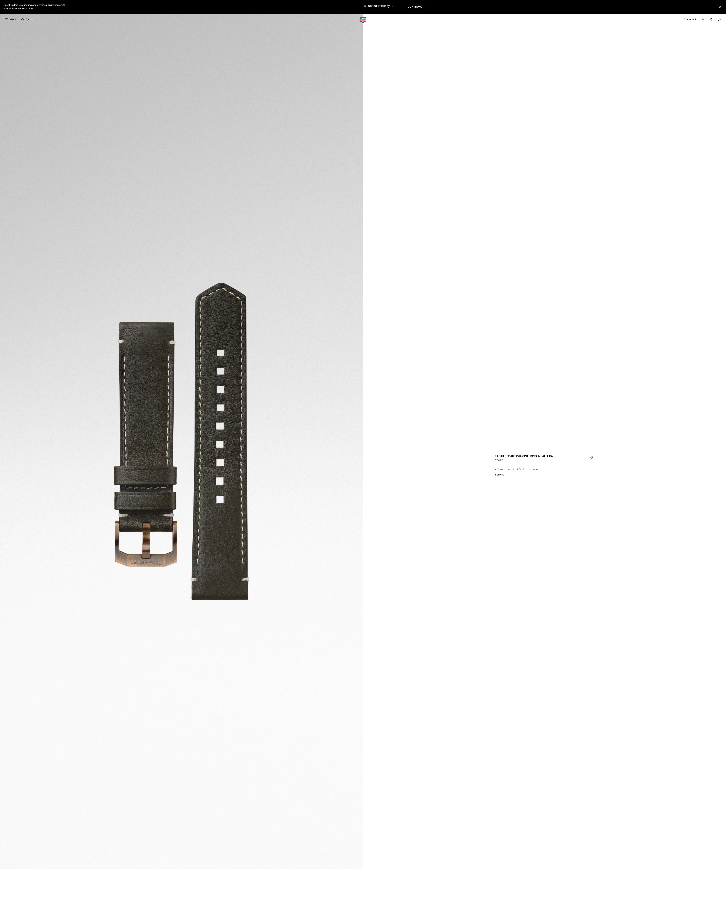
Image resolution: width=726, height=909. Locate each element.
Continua (418, 7)
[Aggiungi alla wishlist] (591, 457)
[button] (711, 19)
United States (377, 6)
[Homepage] (363, 19)
